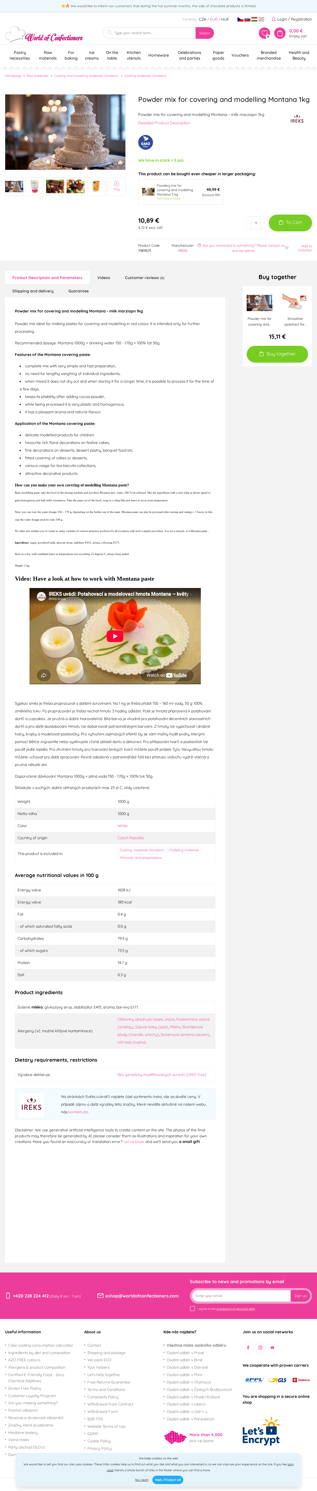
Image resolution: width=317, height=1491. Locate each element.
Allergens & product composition (36, 1367)
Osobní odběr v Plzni (184, 1374)
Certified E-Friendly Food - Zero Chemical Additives (36, 1377)
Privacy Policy (99, 1448)
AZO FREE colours (24, 1359)
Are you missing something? (33, 1402)
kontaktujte (78, 1111)
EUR (214, 19)
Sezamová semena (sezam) (185, 1034)
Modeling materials (184, 850)
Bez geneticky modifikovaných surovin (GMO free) (162, 1074)
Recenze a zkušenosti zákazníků (36, 1417)
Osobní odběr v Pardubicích (190, 1418)
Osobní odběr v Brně (185, 1359)
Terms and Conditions (106, 1389)
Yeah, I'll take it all (168, 1480)
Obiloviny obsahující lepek (140, 1019)
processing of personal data (235, 1309)
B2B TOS (95, 1418)
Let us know (134, 1141)
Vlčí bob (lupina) (132, 1042)
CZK (203, 19)
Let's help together (103, 1374)
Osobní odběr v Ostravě (187, 1367)
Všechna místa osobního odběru (196, 1345)
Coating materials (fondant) (145, 76)
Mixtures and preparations (141, 857)
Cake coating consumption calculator (40, 1345)
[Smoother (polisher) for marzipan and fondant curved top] (295, 302)
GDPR (92, 1433)
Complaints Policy (102, 1396)
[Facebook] (248, 1347)
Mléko (175, 1026)
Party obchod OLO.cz (26, 1447)
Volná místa (18, 1439)
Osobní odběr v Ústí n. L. (187, 1411)
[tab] (47, 277)
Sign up (300, 1296)
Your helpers (98, 1367)
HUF (225, 19)
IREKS (182, 250)
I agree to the (226, 1309)
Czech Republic (131, 837)
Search (204, 33)
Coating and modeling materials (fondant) (86, 76)
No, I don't (142, 1480)
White (123, 825)
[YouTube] (272, 1347)
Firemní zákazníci (23, 1410)
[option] (65, 132)
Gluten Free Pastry (24, 1388)
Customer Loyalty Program (32, 1395)
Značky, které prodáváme (30, 1425)
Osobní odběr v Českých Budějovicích (199, 1389)
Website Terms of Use (106, 1426)
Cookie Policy (99, 1440)
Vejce (170, 1019)
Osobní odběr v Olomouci (189, 1382)
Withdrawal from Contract (110, 1404)
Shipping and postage (106, 1352)
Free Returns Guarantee (108, 1382)
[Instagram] (260, 1347)
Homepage (13, 76)
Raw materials (37, 76)
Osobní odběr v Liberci (186, 1404)
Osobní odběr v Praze (185, 1352)
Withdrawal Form (102, 1411)
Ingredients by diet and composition (39, 1352)
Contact (94, 1345)
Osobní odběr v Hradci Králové (193, 1396)
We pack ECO (99, 1359)
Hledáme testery (23, 1432)
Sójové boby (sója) (151, 1026)
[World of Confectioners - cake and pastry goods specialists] (44, 34)
